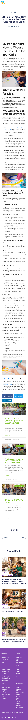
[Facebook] (2, 717)
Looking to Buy (6, 379)
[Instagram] (5, 717)
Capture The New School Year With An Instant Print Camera (14, 500)
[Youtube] (8, 717)
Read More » (7, 435)
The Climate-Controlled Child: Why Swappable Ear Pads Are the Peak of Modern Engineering (14, 421)
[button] (26, 2)
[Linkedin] (12, 717)
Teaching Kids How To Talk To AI (12, 611)
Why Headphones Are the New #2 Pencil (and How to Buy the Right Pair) (14, 460)
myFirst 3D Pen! (8, 384)
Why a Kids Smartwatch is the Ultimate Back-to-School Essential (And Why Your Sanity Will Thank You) (14, 581)
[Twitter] (15, 717)
